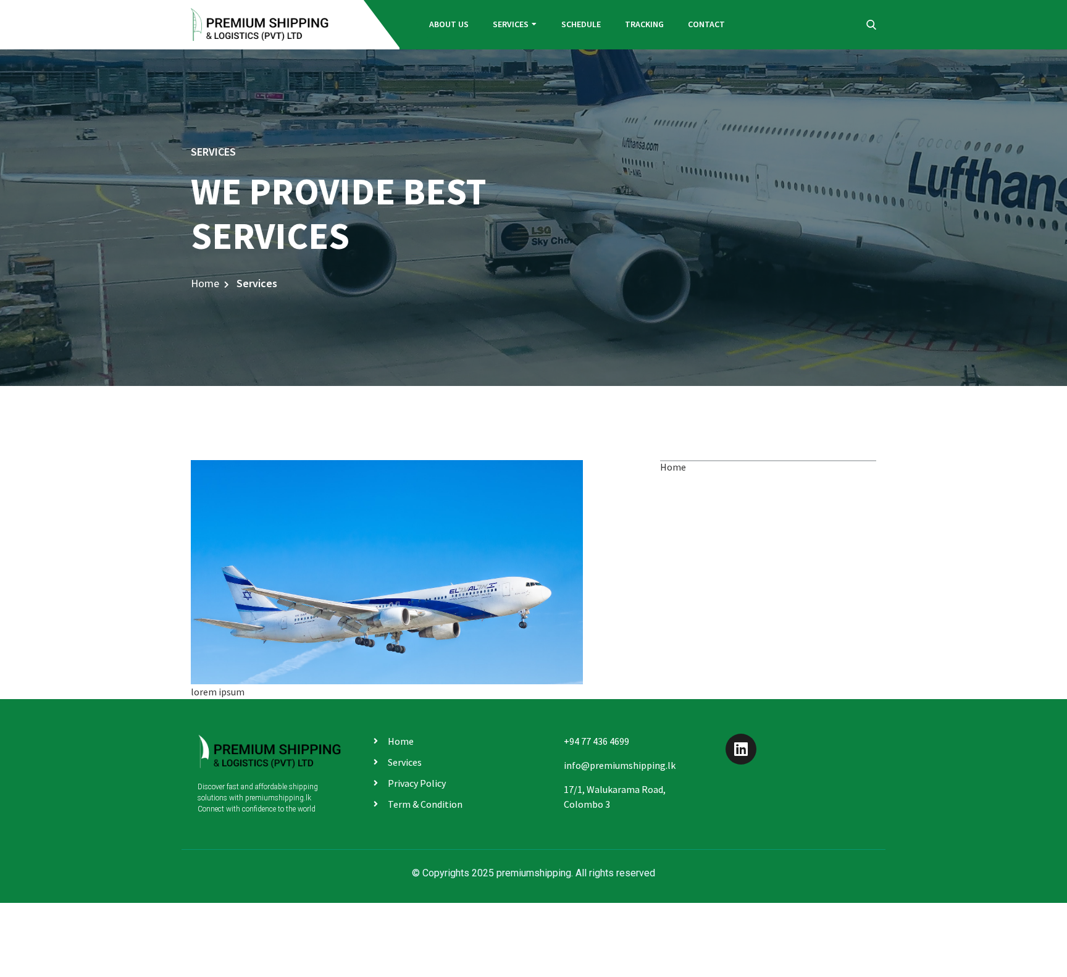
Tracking (644, 24)
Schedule (581, 24)
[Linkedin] (741, 749)
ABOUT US (449, 24)
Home (205, 283)
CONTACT (706, 24)
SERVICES (511, 24)
